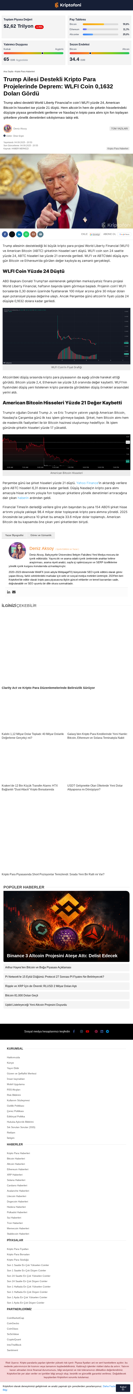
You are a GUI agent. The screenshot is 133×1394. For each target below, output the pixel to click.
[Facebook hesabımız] (12, 1388)
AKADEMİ (10, 49)
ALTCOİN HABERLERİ (17, 42)
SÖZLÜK (9, 56)
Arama (97, 16)
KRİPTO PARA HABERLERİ (19, 28)
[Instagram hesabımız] (35, 1388)
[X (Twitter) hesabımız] (24, 1388)
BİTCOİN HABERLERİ (16, 35)
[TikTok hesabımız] (59, 1388)
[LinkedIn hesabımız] (82, 1388)
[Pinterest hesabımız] (71, 1388)
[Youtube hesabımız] (47, 1388)
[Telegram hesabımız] (94, 1388)
